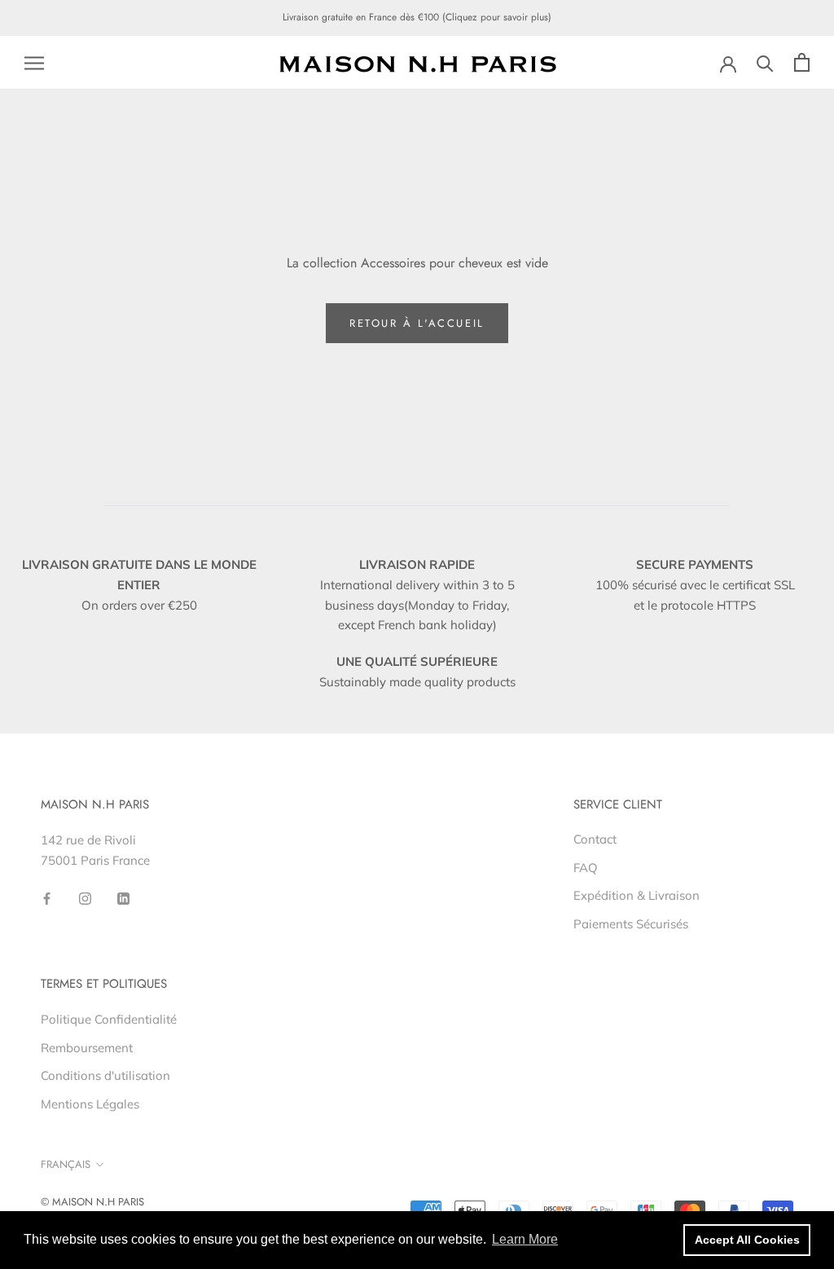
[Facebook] (47, 898)
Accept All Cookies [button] (747, 1239)
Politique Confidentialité (109, 1019)
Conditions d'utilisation (105, 1075)
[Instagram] (85, 898)
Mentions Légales (90, 1104)
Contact (595, 839)
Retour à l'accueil (417, 323)
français (65, 1164)
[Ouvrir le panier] (802, 62)
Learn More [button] (525, 1239)
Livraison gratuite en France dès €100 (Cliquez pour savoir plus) (417, 17)
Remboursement (87, 1047)
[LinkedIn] (123, 898)
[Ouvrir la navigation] (34, 62)
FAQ (585, 867)
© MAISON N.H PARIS (92, 1202)
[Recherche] (765, 62)
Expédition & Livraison (636, 895)
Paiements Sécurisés (630, 924)
